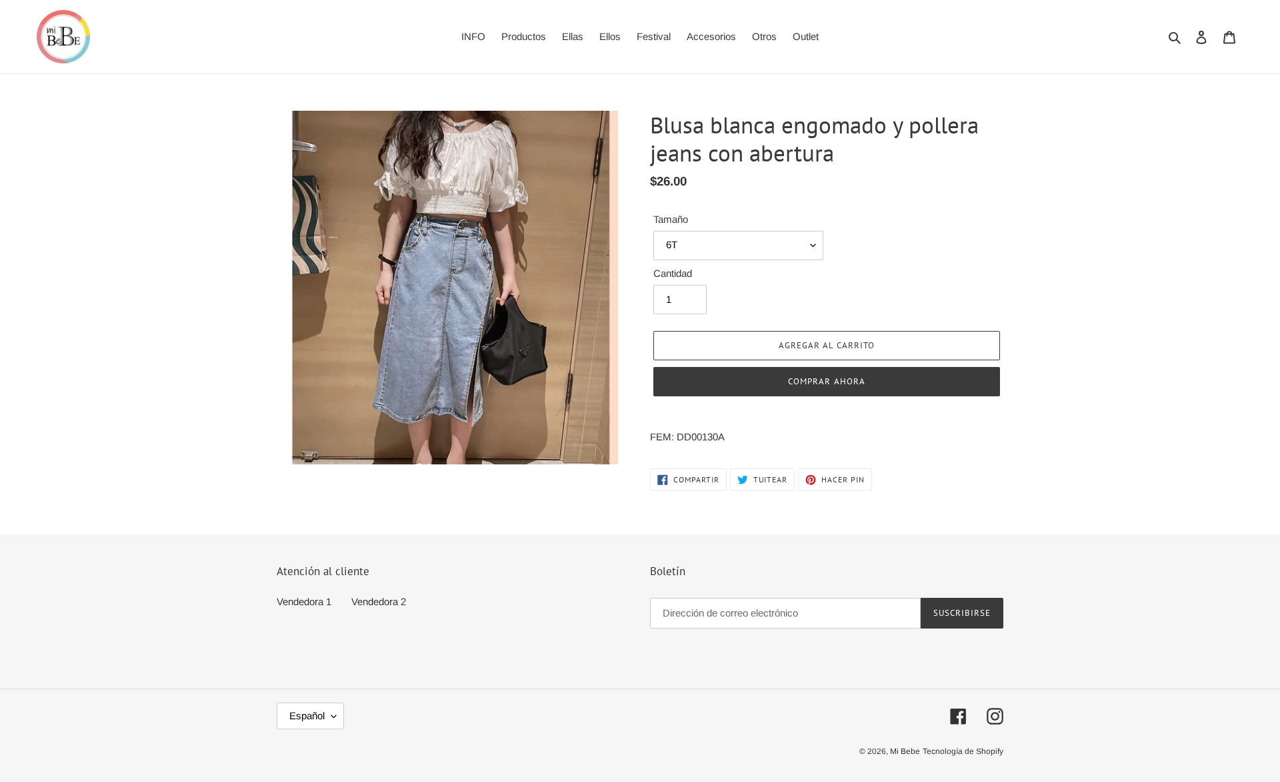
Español (307, 715)
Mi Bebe (905, 751)
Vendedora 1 (304, 601)
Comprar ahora (826, 381)
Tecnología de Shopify (963, 751)
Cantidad (672, 274)
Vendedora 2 (378, 601)
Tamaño (670, 219)
